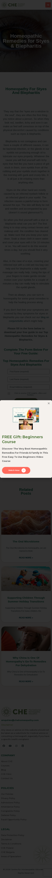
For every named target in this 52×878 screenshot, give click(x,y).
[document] (26, 439)
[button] (48, 403)
